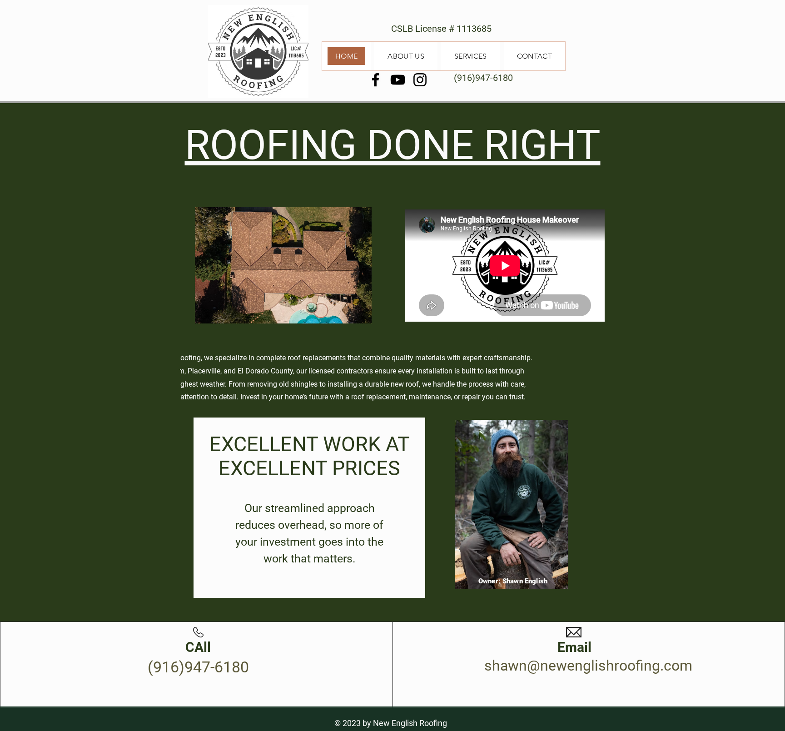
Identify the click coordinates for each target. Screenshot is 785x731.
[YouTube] (398, 80)
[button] (283, 265)
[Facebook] (375, 80)
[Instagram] (420, 80)
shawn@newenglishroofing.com (588, 665)
